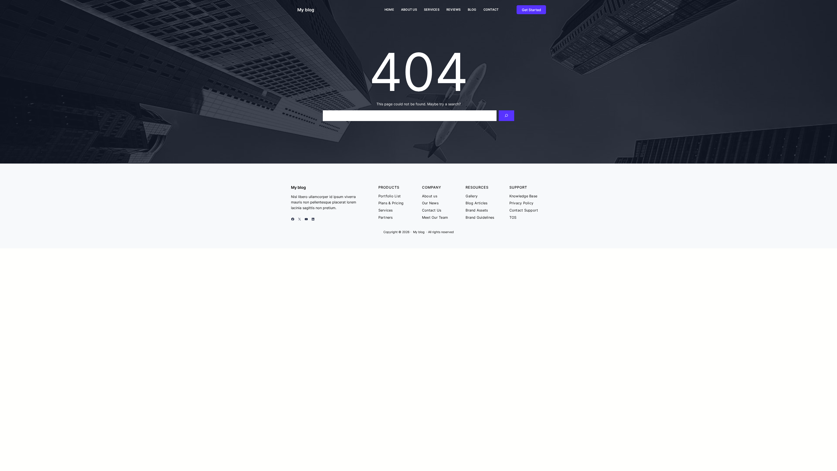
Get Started (531, 10)
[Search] (506, 115)
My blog (305, 9)
